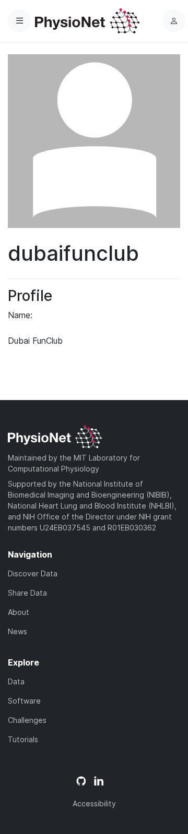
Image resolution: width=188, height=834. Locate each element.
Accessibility (94, 803)
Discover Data (32, 573)
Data (16, 681)
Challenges (27, 720)
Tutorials (23, 739)
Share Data (27, 592)
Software (24, 700)
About (18, 612)
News (17, 631)
